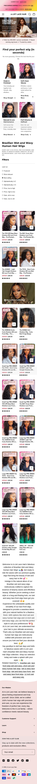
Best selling (7, 178)
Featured (7, 171)
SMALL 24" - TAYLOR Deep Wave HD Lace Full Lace (26, 547)
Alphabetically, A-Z (10, 181)
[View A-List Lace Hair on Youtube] (27, 760)
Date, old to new (9, 195)
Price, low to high (9, 188)
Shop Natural (8, 134)
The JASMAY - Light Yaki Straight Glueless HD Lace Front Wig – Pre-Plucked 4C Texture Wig (9, 271)
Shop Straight (8, 98)
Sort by (5, 167)
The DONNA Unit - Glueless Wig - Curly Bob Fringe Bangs (26, 332)
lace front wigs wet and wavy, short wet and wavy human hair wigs (18, 666)
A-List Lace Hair (12, 767)
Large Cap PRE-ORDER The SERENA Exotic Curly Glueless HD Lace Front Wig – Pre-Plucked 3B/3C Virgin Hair (27, 512)
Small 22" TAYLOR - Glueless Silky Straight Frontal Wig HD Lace (9, 547)
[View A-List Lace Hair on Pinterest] (22, 760)
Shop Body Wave (25, 97)
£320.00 (4, 552)
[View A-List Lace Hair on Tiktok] (8, 760)
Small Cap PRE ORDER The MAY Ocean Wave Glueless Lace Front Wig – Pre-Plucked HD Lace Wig (27, 404)
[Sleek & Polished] (10, 71)
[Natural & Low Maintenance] (10, 110)
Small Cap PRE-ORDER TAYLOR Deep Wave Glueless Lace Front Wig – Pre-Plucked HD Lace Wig (9, 404)
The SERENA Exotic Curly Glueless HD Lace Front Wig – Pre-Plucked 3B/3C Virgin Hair (9, 332)
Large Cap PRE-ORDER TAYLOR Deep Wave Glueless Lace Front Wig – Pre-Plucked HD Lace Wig (9, 512)
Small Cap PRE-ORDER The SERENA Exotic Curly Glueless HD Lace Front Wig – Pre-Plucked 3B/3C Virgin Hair (9, 440)
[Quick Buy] (14, 227)
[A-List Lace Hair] (18, 14)
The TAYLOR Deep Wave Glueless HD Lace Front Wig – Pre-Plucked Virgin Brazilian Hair (9, 235)
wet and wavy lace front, (21, 671)
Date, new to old (9, 199)
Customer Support (9, 718)
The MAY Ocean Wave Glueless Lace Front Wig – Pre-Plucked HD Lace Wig (27, 235)
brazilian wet (25, 663)
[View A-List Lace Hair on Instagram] (3, 760)
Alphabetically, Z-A (10, 185)
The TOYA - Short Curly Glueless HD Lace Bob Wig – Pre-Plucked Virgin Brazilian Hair (27, 271)
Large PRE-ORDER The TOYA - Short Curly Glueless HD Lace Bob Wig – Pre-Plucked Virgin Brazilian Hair (9, 476)
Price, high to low (9, 192)
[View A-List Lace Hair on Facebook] (13, 760)
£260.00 (22, 336)
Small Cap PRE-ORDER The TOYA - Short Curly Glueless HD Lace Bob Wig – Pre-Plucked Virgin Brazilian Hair (9, 368)
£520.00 (22, 552)
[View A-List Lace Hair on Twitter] (17, 760)
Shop (4, 732)
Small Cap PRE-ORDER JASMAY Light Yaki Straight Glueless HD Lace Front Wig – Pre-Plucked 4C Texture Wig (27, 368)
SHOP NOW (23, 1)
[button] (6, 242)
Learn (4, 725)
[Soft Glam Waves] (27, 71)
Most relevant (8, 174)
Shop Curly (25, 134)
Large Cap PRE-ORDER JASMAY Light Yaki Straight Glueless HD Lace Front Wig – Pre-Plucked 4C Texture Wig (27, 440)
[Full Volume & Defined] (27, 110)
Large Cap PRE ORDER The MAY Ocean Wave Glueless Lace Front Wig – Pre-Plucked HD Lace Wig (27, 476)
